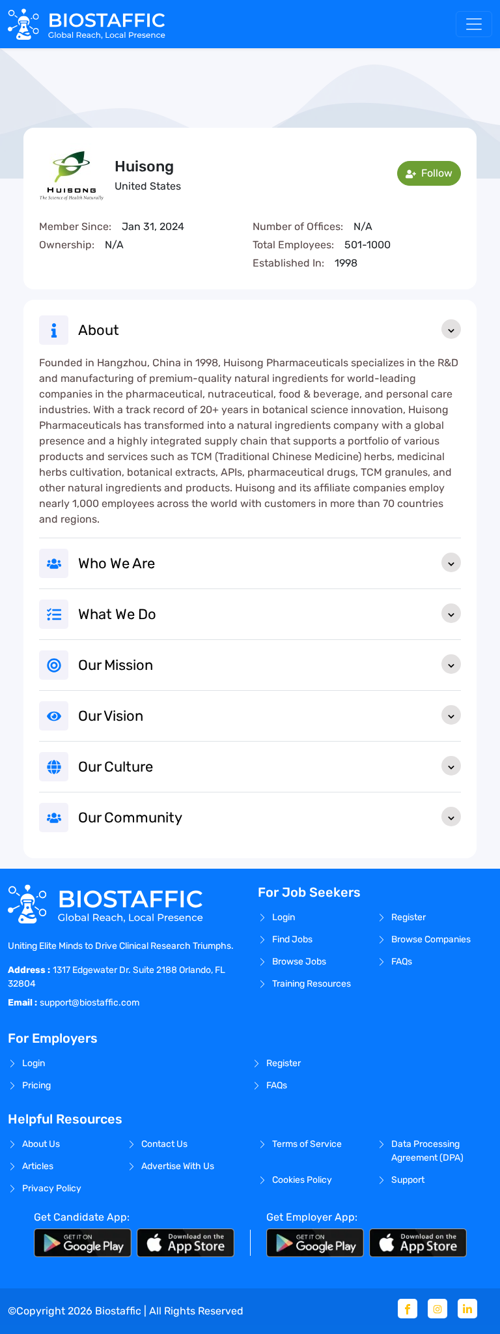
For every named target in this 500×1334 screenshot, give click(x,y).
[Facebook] (407, 1308)
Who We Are (116, 563)
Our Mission (115, 665)
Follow (435, 173)
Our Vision (110, 716)
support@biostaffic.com (89, 1002)
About (98, 330)
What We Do (117, 614)
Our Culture (115, 767)
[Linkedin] (467, 1308)
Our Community (130, 817)
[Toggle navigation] (474, 24)
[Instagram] (437, 1308)
